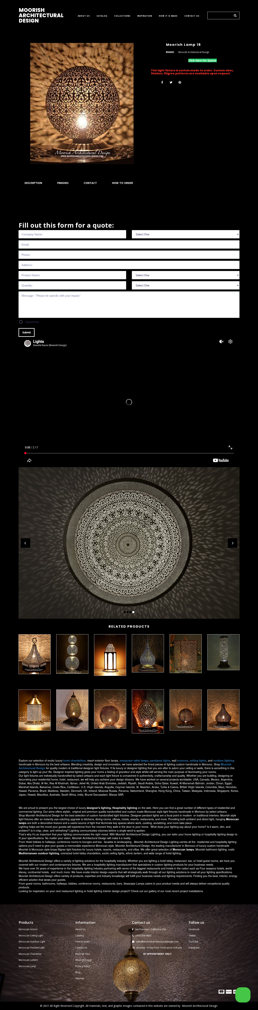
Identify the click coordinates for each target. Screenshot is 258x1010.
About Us (80, 929)
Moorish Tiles (82, 954)
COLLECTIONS (122, 16)
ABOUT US (84, 16)
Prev (25, 543)
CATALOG (102, 16)
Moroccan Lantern (28, 960)
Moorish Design (83, 960)
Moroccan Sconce (28, 929)
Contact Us (81, 947)
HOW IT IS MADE (168, 16)
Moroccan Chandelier (30, 954)
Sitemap (79, 978)
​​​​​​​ (222, 991)
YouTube (193, 941)
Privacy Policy (82, 966)
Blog (77, 972)
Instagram (194, 947)
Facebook (194, 929)
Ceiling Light (36, 935)
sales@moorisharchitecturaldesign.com (157, 941)
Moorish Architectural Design (199, 1006)
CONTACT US (191, 16)
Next (232, 543)
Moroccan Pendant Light (32, 947)
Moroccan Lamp (27, 966)
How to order (82, 941)
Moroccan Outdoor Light (32, 941)
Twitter (192, 935)
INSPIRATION (144, 16)
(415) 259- (140, 935)
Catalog (79, 935)
